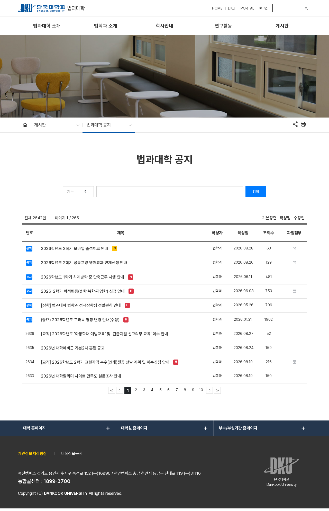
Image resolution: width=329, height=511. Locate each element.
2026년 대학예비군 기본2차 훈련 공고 (73, 348)
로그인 (263, 8)
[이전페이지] (119, 390)
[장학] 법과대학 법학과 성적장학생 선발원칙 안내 (81, 305)
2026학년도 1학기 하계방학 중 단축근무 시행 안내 (82, 277)
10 (201, 390)
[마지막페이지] (217, 390)
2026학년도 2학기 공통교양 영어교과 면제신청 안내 (84, 262)
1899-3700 (57, 481)
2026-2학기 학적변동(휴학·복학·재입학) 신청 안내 (83, 291)
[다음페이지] (209, 390)
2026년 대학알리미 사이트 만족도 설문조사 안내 (81, 376)
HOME (217, 8)
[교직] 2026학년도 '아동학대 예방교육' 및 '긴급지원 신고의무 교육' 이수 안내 (104, 333)
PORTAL (247, 8)
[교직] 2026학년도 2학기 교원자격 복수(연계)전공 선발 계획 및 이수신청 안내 (105, 362)
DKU (231, 8)
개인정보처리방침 (32, 453)
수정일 (299, 218)
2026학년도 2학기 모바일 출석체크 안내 (74, 248)
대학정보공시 (72, 453)
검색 (256, 192)
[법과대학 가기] (41, 8)
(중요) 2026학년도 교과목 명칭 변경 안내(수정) (80, 319)
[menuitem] (47, 26)
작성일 (285, 218)
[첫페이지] (111, 390)
